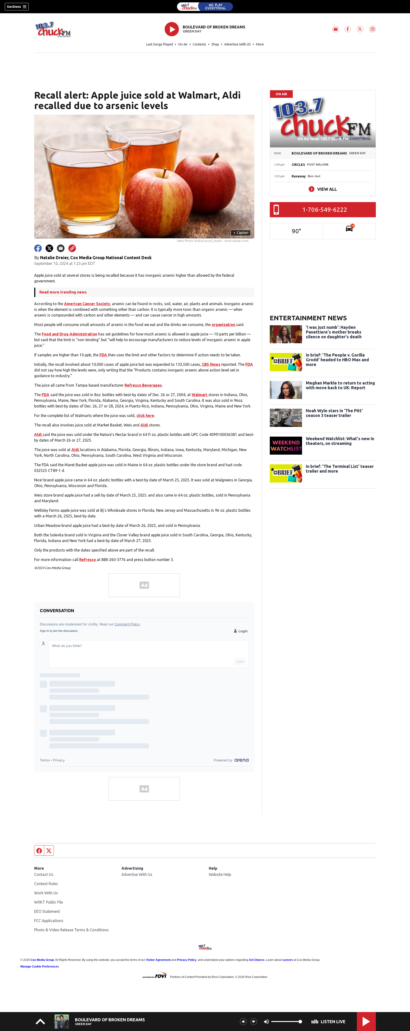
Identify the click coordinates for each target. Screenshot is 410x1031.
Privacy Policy (186, 960)
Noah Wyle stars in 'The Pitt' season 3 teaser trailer (334, 413)
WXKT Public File (48, 902)
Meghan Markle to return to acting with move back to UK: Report (340, 385)
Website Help (220, 874)
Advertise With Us (136, 874)
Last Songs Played (159, 44)
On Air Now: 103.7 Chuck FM (323, 139)
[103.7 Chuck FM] (205, 6)
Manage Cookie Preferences (39, 966)
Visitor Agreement (158, 960)
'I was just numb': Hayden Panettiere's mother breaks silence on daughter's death (334, 332)
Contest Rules (46, 884)
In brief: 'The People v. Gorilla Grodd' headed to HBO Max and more (337, 360)
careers (287, 960)
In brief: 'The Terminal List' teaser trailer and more (340, 468)
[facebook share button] (38, 248)
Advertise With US (237, 44)
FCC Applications (48, 920)
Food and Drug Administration (69, 334)
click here (145, 415)
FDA (103, 355)
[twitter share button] (49, 248)
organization (224, 324)
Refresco (88, 559)
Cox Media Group (42, 960)
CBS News (210, 364)
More (260, 44)
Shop (215, 44)
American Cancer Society (87, 304)
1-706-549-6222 (324, 209)
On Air (182, 44)
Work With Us (46, 893)
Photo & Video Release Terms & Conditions (71, 930)
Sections (14, 7)
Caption (240, 233)
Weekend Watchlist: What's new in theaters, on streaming (340, 441)
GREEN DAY (192, 31)
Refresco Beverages (143, 385)
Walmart (200, 395)
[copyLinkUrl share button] (72, 248)
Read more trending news (63, 292)
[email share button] (61, 248)
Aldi (144, 425)
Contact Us (43, 874)
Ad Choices (257, 960)
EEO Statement (47, 911)
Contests (199, 44)
